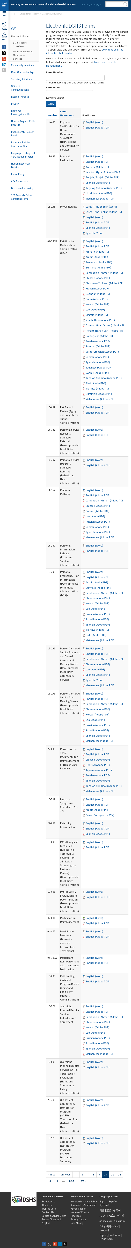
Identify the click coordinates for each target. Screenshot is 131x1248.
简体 (102, 1210)
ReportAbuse (4, 38)
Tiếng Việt (104, 1226)
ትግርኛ (103, 1238)
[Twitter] (49, 1244)
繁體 (109, 1210)
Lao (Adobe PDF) (95, 309)
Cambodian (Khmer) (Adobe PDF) (105, 272)
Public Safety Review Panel (22, 133)
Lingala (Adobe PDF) (97, 314)
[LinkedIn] (60, 1244)
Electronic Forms (20, 36)
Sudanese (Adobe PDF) (99, 367)
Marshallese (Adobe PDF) (100, 320)
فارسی (103, 1229)
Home (13, 13)
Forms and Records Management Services (23, 55)
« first (51, 1174)
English (103, 1201)
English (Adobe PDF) (98, 127)
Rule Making (77, 1223)
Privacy (15, 103)
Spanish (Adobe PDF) (98, 182)
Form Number (54, 72)
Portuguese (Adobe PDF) (100, 336)
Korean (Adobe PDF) (97, 304)
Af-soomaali (105, 1221)
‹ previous (64, 1174)
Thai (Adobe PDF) (96, 383)
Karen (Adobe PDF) (97, 299)
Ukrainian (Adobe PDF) (99, 193)
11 (112, 1174)
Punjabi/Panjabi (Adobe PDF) (102, 177)
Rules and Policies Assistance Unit (20, 144)
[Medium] (65, 1244)
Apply (51, 103)
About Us (47, 1205)
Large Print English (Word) (101, 206)
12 (119, 1174)
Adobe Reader (78, 1208)
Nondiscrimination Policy (84, 1201)
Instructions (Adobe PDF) (100, 815)
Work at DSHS (49, 1208)
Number (52, 115)
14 (56, 1180)
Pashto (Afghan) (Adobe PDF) (103, 172)
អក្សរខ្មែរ (111, 1215)
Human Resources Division (21, 165)
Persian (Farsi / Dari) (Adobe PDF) (105, 330)
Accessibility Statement (83, 1205)
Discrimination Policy (22, 188)
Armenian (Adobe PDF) (99, 262)
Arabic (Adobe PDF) (97, 257)
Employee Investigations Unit (21, 112)
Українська (120, 1221)
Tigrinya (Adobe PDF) (98, 388)
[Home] (4, 5)
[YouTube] (54, 1244)
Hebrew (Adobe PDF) (98, 765)
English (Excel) (94, 918)
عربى (102, 1215)
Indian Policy (17, 174)
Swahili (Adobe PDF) (97, 372)
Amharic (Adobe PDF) (98, 167)
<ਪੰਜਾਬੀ (121, 1215)
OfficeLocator (4, 28)
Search (125, 4)
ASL (110, 1238)
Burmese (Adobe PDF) (98, 267)
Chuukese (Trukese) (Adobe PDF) (104, 283)
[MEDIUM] (4, 70)
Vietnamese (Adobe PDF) (100, 198)
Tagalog (103, 1235)
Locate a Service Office (54, 1215)
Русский (104, 1205)
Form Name (53, 87)
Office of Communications (20, 87)
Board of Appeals (20, 96)
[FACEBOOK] (4, 47)
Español (113, 1201)
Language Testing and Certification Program (23, 154)
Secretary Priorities (21, 79)
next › (72, 1180)
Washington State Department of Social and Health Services (43, 4)
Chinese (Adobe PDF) (98, 278)
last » (83, 1180)
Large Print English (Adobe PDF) (104, 212)
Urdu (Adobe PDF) (96, 635)
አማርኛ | (115, 1226)
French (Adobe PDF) (97, 288)
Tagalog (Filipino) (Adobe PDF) (104, 188)
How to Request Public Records (23, 123)
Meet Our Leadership (22, 72)
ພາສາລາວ (115, 1235)
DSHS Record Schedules (20, 44)
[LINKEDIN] (4, 64)
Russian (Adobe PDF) (98, 341)
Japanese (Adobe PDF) (99, 770)
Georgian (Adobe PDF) (98, 293)
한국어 (117, 1210)
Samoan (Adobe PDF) (98, 346)
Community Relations (22, 65)
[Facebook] (44, 1244)
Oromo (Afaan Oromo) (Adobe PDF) (106, 325)
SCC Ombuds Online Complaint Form (21, 197)
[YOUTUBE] (4, 59)
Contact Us (48, 1212)
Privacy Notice (78, 1219)
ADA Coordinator (20, 181)
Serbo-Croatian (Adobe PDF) (102, 351)
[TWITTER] (4, 53)
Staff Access (48, 1201)
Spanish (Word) (94, 233)
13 (49, 1180)
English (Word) (94, 122)
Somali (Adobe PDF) (97, 357)
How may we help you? (92, 4)
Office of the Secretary (29, 13)
